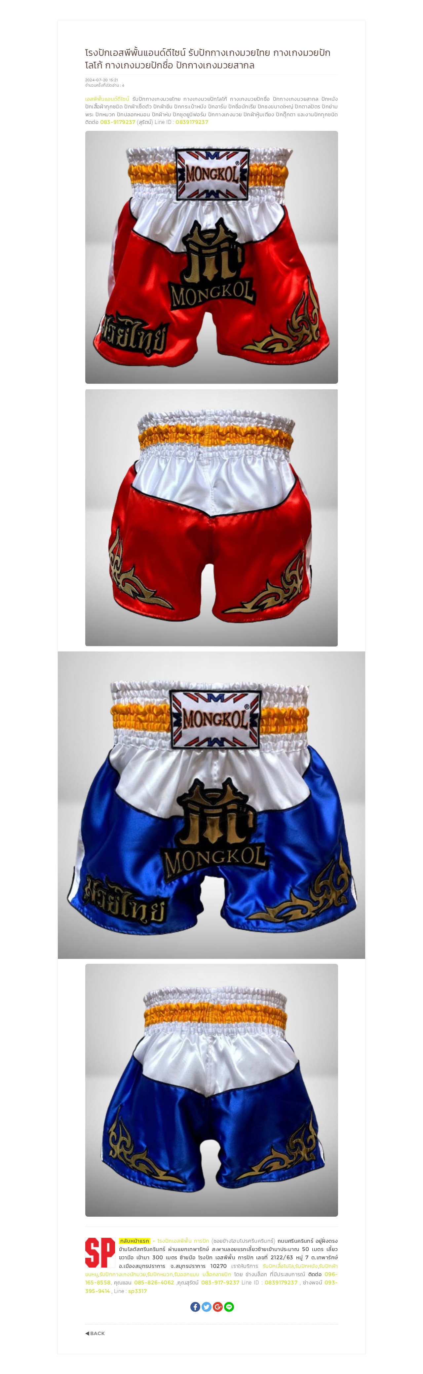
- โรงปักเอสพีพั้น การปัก (166, 1241)
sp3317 (137, 1291)
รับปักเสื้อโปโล (278, 1266)
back (95, 1333)
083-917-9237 (220, 1282)
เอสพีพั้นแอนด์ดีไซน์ (107, 99)
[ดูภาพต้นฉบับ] (331, 137)
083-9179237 (117, 122)
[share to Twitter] (207, 1307)
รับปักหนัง (306, 1266)
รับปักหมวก (160, 1274)
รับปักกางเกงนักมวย (122, 1274)
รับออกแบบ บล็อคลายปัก (203, 1274)
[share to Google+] (218, 1307)
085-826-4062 (154, 1282)
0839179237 (191, 122)
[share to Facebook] (195, 1307)
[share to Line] (229, 1307)
